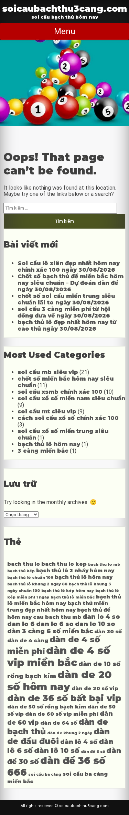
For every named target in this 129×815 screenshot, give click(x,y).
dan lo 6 (21, 623)
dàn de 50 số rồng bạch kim (46, 707)
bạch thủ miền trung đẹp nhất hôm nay (57, 606)
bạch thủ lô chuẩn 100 (30, 577)
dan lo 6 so (55, 623)
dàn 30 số (108, 631)
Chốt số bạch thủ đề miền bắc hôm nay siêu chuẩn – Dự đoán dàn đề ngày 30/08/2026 (70, 283)
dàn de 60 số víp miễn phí (61, 714)
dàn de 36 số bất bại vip (64, 698)
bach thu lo (23, 564)
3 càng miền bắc (43, 450)
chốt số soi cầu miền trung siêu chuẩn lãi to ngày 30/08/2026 (66, 299)
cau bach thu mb (57, 617)
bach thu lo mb (104, 564)
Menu (64, 31)
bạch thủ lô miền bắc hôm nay (64, 600)
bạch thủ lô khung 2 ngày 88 (37, 584)
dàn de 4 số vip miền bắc (58, 656)
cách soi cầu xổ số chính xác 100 (68, 418)
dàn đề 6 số (93, 751)
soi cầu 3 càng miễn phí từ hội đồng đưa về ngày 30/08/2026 (64, 312)
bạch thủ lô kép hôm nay (67, 590)
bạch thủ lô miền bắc (73, 597)
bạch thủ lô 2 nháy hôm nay (75, 570)
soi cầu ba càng (44, 774)
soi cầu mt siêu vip (47, 411)
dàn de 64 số (58, 723)
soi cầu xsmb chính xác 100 (60, 392)
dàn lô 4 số (78, 741)
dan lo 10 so (95, 623)
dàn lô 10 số (56, 750)
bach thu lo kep (64, 564)
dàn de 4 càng (27, 640)
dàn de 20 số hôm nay (59, 680)
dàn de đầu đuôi (58, 736)
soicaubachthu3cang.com (64, 8)
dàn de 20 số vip (95, 688)
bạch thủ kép (21, 571)
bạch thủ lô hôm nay (49, 444)
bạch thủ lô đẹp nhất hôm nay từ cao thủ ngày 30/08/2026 (67, 325)
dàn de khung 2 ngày (69, 733)
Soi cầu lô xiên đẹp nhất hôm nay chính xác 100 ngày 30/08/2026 (69, 266)
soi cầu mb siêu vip (48, 372)
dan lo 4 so (101, 616)
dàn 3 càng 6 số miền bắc (50, 631)
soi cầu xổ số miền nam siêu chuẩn (71, 398)
